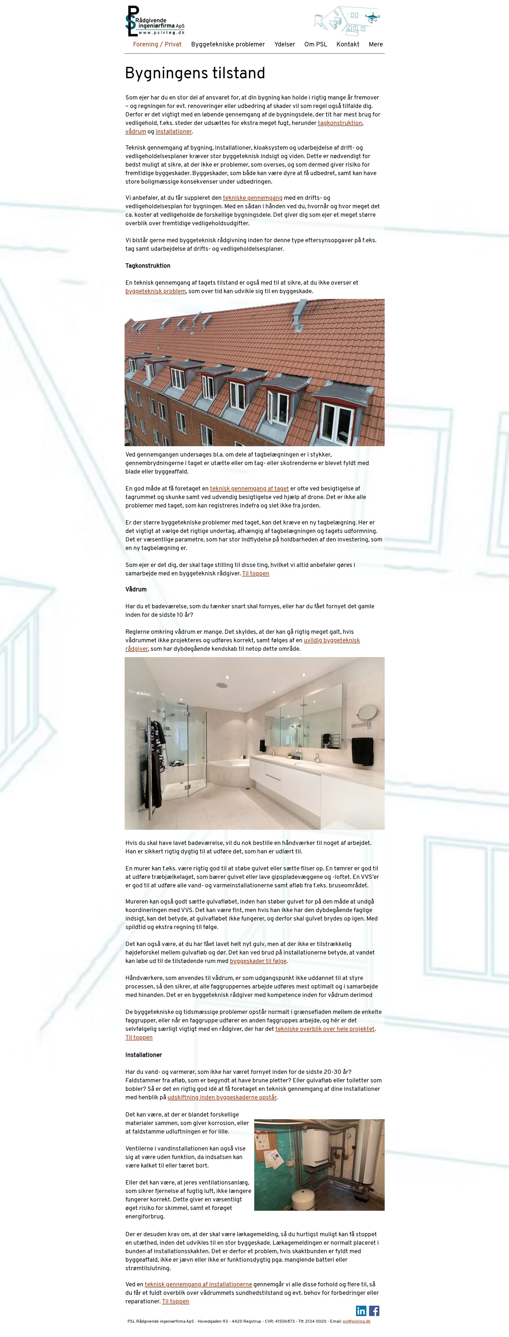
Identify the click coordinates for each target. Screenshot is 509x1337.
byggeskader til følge (258, 961)
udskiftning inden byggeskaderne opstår (222, 1098)
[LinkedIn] (361, 1311)
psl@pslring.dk (357, 1321)
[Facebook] (374, 1311)
